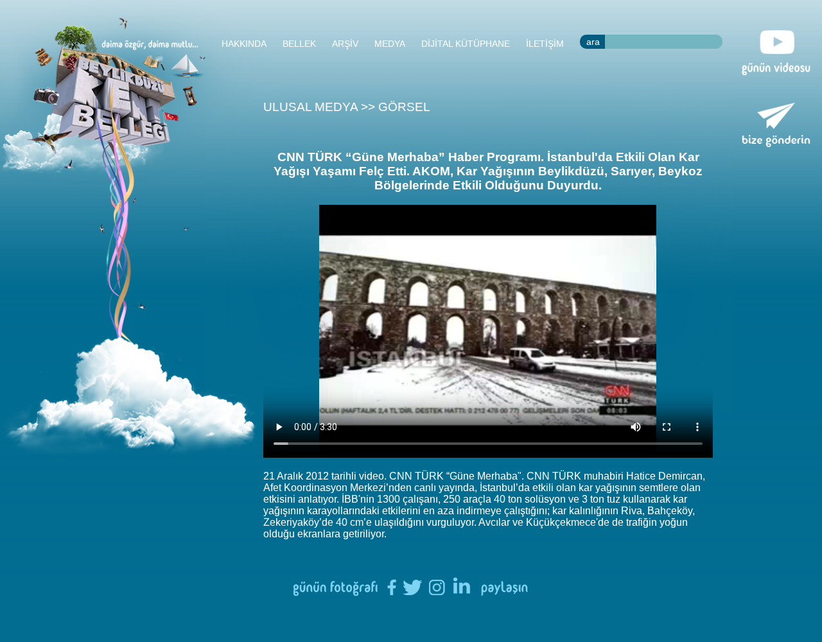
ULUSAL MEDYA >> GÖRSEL (346, 107)
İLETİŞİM (545, 44)
